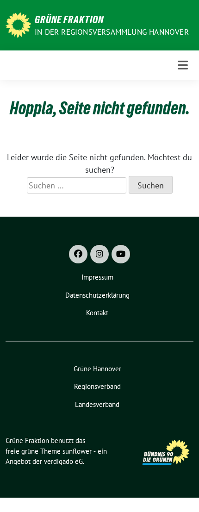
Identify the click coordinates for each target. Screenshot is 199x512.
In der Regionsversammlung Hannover (112, 32)
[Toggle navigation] (182, 65)
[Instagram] (99, 254)
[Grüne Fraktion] (18, 24)
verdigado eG (63, 461)
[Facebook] (78, 254)
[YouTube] (121, 254)
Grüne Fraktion (69, 19)
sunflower (77, 451)
